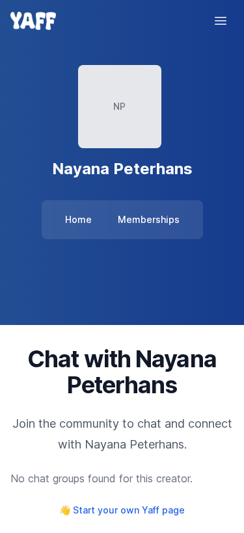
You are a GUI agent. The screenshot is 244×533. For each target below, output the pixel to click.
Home (78, 219)
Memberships (149, 219)
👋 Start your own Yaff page (122, 509)
